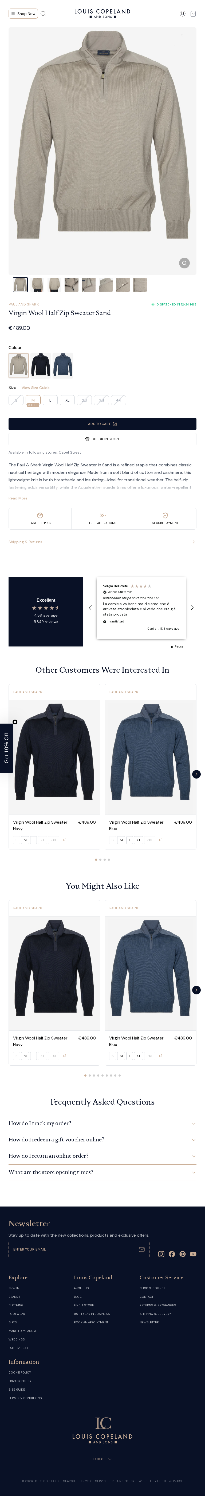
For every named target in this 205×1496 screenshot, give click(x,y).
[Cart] (193, 13)
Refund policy (123, 1481)
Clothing (16, 1305)
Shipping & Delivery (155, 1314)
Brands (15, 1297)
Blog (78, 1297)
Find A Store (84, 1305)
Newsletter (149, 1322)
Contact (146, 1297)
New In (14, 1288)
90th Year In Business (92, 1314)
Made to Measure (23, 1331)
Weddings (17, 1339)
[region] (141, 608)
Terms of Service (93, 1481)
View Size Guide (36, 387)
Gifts (13, 1322)
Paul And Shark (24, 304)
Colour (15, 347)
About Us (81, 1288)
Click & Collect (152, 1288)
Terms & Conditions (25, 1398)
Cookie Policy (20, 1372)
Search (69, 1481)
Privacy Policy (20, 1381)
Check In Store (106, 439)
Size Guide (17, 1389)
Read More (18, 498)
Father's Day (18, 1348)
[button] (90, 607)
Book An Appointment (91, 1322)
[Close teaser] (15, 722)
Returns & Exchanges (158, 1305)
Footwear (17, 1314)
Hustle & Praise (170, 1481)
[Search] (43, 13)
